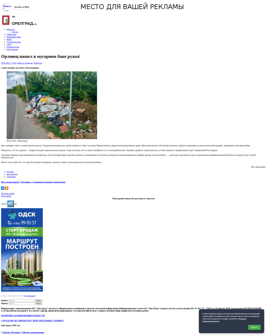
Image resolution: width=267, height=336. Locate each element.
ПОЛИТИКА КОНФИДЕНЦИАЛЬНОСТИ (22, 315)
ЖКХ (9, 39)
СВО (9, 44)
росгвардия (12, 174)
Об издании (12, 49)
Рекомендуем (13, 47)
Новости (11, 29)
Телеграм (11, 177)
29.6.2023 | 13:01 (9, 63)
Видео (15, 32)
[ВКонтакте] (2, 188)
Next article (6, 196)
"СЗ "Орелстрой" (29, 296)
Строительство (14, 42)
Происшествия (14, 37)
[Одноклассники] (6, 188)
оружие (10, 172)
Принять (254, 327)
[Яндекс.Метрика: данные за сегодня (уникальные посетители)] (10, 332)
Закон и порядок (25, 63)
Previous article (8, 193)
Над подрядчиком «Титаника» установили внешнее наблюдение (33, 182)
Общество (11, 34)
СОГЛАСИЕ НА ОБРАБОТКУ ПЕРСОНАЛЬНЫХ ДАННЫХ (32, 320)
